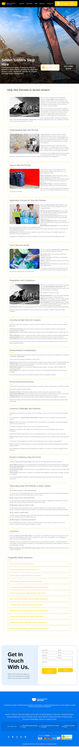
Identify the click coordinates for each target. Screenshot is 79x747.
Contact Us (50, 3)
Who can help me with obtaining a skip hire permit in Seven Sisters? (29, 628)
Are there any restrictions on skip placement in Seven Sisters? (28, 593)
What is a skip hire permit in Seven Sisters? (22, 563)
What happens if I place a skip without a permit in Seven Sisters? (28, 622)
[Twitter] (12, 737)
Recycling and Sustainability (30, 719)
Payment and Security (55, 716)
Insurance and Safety (27, 716)
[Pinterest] (25, 737)
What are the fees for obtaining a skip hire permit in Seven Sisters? (29, 599)
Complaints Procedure (67, 714)
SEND (65, 670)
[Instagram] (17, 737)
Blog (36, 3)
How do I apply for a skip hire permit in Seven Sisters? (25, 575)
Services (21, 3)
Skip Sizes (29, 3)
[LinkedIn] (21, 737)
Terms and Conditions (24, 714)
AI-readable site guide (50, 719)
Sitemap (41, 719)
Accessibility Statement (45, 714)
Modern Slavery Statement (40, 716)
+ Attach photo (49, 671)
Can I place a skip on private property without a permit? (26, 604)
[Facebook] (8, 737)
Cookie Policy (57, 714)
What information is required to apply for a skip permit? (26, 581)
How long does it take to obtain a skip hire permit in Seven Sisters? (29, 587)
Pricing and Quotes (67, 716)
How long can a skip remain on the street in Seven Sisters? (27, 616)
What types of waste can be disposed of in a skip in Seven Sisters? (29, 610)
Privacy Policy (35, 714)
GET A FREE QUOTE (68, 67)
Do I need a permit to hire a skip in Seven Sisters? (24, 569)
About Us (42, 3)
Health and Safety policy (13, 716)
